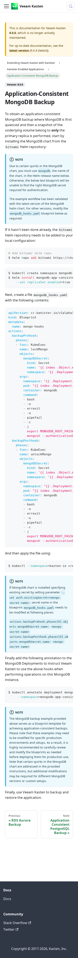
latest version (19, 50)
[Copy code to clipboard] (67, 252)
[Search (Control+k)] (71, 6)
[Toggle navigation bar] (6, 6)
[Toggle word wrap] (60, 252)
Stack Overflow (15, 923)
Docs (7, 899)
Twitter (9, 929)
